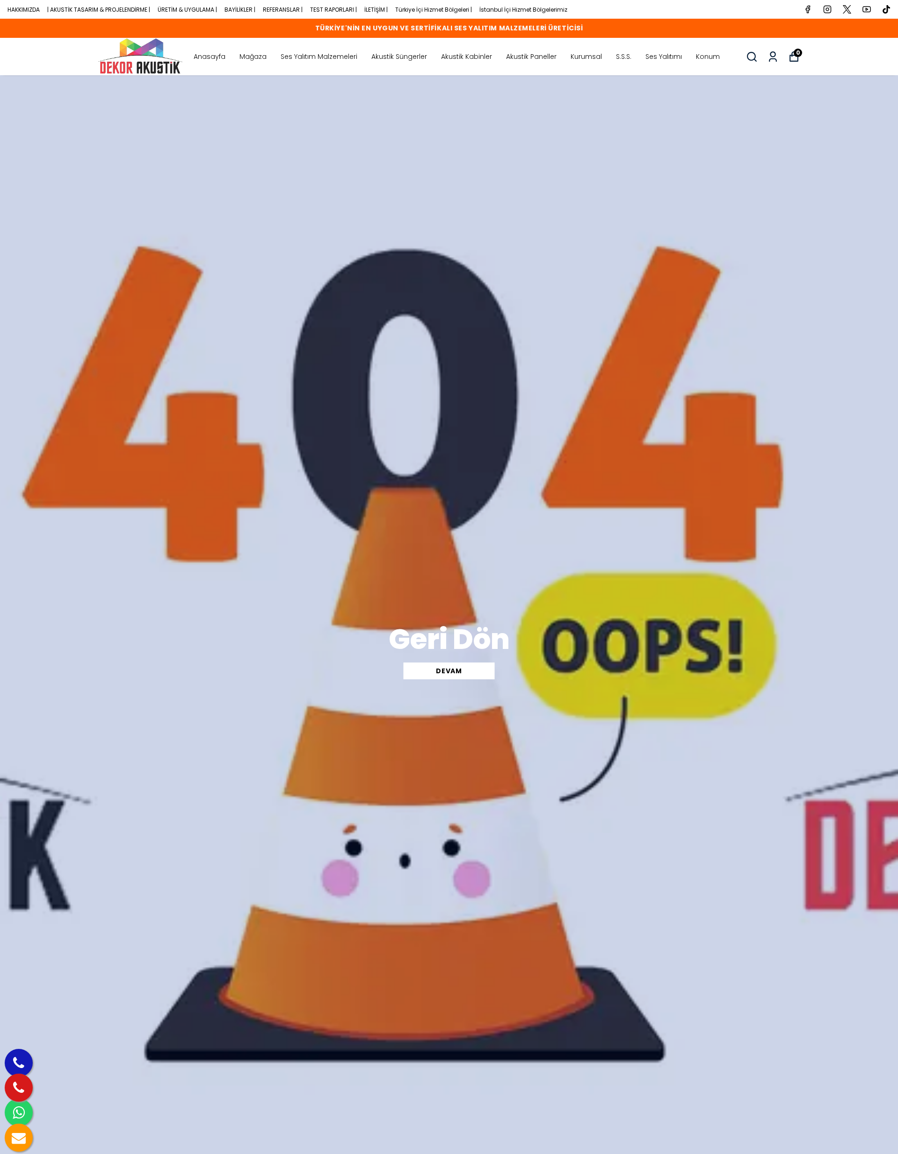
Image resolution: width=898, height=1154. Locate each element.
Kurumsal (586, 56)
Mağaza (253, 56)
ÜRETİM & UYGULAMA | (187, 10)
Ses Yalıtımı (663, 56)
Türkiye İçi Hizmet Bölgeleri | (433, 10)
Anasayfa (209, 56)
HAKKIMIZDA (23, 10)
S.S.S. (623, 56)
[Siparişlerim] (773, 57)
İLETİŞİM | (376, 10)
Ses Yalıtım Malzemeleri (319, 56)
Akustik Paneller (531, 56)
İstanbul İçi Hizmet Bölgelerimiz (523, 10)
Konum (708, 56)
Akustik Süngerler (399, 56)
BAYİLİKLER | (239, 10)
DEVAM (449, 671)
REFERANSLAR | (283, 10)
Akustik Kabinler (466, 56)
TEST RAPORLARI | (333, 10)
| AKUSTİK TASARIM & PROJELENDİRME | (98, 10)
